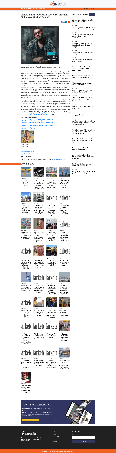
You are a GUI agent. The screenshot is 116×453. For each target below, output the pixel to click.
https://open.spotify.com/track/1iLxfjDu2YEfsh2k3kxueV (37, 125)
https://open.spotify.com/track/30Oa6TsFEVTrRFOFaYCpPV (37, 122)
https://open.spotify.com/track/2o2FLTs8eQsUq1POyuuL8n (37, 128)
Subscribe (83, 441)
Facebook (30, 114)
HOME (23, 9)
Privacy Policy (56, 437)
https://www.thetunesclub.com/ (29, 153)
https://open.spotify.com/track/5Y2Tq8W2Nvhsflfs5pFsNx (37, 120)
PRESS (36, 9)
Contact (55, 441)
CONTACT (42, 9)
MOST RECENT (30, 9)
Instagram (37, 114)
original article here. (59, 159)
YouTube (51, 113)
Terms (54, 434)
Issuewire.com (41, 72)
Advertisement (57, 439)
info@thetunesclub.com (27, 151)
